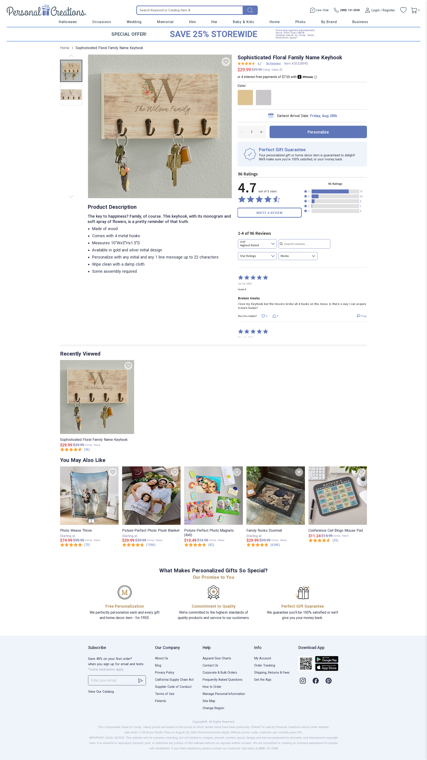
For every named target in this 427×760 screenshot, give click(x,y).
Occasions (101, 22)
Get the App (262, 679)
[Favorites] (403, 10)
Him (192, 22)
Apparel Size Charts (217, 658)
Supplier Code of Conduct (173, 686)
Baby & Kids (243, 22)
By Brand (329, 22)
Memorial (165, 22)
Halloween (68, 22)
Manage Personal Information (224, 694)
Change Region (213, 708)
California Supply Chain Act (174, 679)
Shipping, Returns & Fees (272, 672)
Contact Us (210, 665)
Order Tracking (264, 665)
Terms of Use (164, 694)
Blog (158, 665)
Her (214, 22)
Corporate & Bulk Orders (220, 672)
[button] (335, 191)
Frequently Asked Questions (222, 679)
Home (275, 22)
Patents (160, 701)
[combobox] (257, 244)
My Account (262, 658)
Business (360, 22)
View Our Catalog (101, 692)
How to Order (212, 686)
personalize (318, 132)
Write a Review (269, 213)
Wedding (134, 22)
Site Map (209, 701)
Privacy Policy (164, 672)
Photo (300, 22)
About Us (161, 658)
